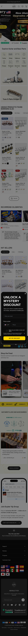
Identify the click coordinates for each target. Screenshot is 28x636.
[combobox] (6, 325)
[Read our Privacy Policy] (24, 333)
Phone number (6, 321)
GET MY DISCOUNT (14, 338)
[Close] (25, 293)
